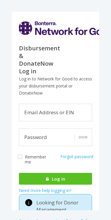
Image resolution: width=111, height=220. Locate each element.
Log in (58, 179)
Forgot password (76, 156)
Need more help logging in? (45, 190)
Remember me (35, 159)
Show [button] (82, 137)
